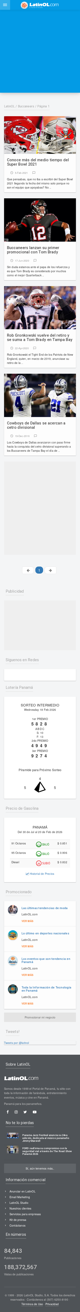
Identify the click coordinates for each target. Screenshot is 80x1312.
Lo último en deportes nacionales (45, 933)
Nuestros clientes (20, 1208)
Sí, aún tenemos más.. (40, 1168)
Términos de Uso (32, 1304)
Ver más (27, 921)
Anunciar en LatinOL (23, 1191)
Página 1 (43, 106)
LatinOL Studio (19, 1203)
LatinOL (9, 106)
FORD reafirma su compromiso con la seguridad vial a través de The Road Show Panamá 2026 (47, 1151)
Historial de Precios (41, 874)
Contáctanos (17, 1225)
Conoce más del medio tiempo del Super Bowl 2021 (38, 162)
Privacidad (52, 1304)
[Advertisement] (40, 51)
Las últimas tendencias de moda (45, 908)
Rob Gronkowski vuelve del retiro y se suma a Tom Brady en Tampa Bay (40, 337)
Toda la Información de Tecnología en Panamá (46, 989)
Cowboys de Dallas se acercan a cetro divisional (36, 425)
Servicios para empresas (25, 1214)
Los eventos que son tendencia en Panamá (46, 960)
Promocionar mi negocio (40, 1017)
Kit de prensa (18, 1220)
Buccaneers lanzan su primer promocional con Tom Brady (33, 250)
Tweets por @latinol (16, 1043)
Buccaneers (26, 106)
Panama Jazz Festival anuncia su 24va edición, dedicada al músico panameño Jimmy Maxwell (45, 1138)
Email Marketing (20, 1197)
